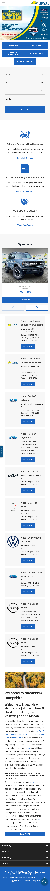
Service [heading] (5, 851)
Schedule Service (25, 61)
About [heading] (5, 863)
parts (40, 819)
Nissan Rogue (17, 738)
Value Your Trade (25, 225)
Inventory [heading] (6, 846)
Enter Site (27, 346)
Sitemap (26, 874)
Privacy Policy (10, 872)
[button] (37, 308)
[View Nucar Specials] (25, 23)
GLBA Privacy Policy (25, 872)
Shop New (13, 45)
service (33, 782)
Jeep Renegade (15, 734)
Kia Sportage (28, 734)
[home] (40, 3)
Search (25, 109)
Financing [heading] (6, 857)
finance (27, 748)
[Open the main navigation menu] (3, 3)
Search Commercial (13, 53)
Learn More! (25, 834)
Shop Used (37, 45)
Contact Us (16, 874)
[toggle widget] (44, 881)
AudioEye (35, 874)
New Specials (36, 53)
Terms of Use (40, 872)
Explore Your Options (25, 191)
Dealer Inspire (41, 877)
